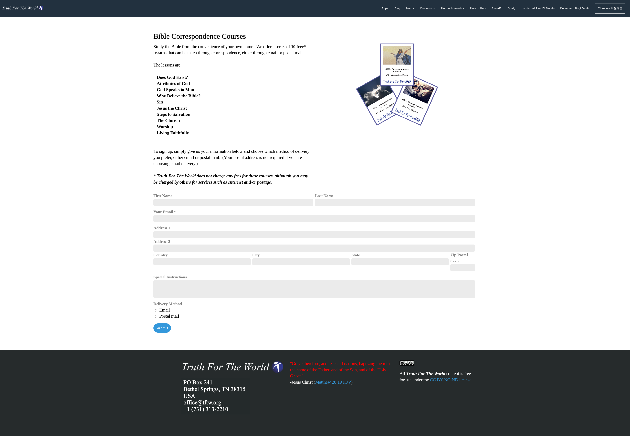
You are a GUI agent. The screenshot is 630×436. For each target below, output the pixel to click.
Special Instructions (170, 277)
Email (164, 310)
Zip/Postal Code (459, 258)
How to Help (478, 8)
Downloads (428, 8)
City (256, 255)
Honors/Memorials (453, 8)
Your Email (163, 212)
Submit (162, 328)
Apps (385, 8)
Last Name (324, 195)
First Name (162, 195)
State (355, 255)
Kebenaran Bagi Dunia (575, 8)
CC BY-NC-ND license (450, 379)
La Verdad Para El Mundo (538, 8)
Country (160, 255)
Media (410, 8)
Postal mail (169, 316)
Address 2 (161, 241)
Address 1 (161, 228)
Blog (397, 8)
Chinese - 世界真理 (610, 8)
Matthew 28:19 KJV (333, 382)
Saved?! (497, 8)
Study (512, 8)
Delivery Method (167, 304)
